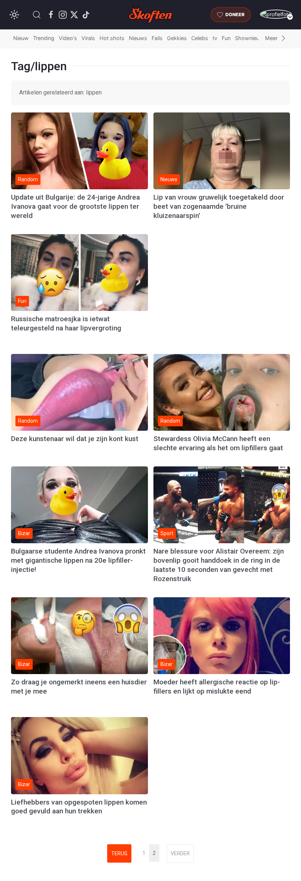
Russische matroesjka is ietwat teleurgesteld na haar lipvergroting (66, 323)
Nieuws (138, 38)
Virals (88, 38)
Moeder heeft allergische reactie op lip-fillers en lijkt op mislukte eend (216, 686)
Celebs (199, 38)
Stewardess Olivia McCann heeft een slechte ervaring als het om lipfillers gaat (218, 443)
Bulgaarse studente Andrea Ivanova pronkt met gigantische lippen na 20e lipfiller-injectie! (78, 560)
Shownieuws (250, 38)
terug (119, 853)
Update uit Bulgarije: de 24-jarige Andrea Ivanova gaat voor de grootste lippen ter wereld (75, 206)
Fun (226, 38)
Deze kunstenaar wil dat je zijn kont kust (74, 438)
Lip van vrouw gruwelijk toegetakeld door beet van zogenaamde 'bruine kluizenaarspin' (218, 206)
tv (215, 38)
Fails (157, 38)
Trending (43, 38)
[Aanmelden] (275, 14)
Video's (68, 38)
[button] (36, 14)
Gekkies (177, 38)
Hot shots (111, 38)
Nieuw (21, 38)
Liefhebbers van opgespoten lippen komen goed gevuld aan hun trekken (79, 807)
